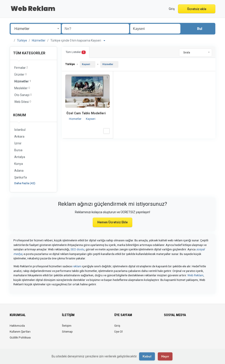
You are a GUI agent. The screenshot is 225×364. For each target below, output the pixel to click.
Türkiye (22, 40)
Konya (18, 164)
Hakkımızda (17, 325)
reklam (77, 266)
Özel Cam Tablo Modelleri (86, 113)
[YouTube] (191, 328)
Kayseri (86, 64)
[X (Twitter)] (173, 328)
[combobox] (36, 29)
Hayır (165, 356)
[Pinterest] (185, 328)
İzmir (18, 143)
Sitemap (67, 331)
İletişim (66, 325)
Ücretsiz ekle (196, 9)
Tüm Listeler (75, 52)
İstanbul (19, 129)
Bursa (18, 150)
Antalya (19, 157)
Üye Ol (118, 331)
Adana (19, 170)
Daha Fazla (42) (24, 183)
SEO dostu (77, 249)
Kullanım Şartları (20, 331)
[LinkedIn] (179, 328)
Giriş (117, 325)
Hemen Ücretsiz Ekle (112, 222)
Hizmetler (38, 40)
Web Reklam (195, 275)
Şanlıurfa (20, 177)
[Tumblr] (197, 328)
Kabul (147, 356)
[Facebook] (166, 328)
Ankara (19, 136)
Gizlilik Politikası (20, 337)
